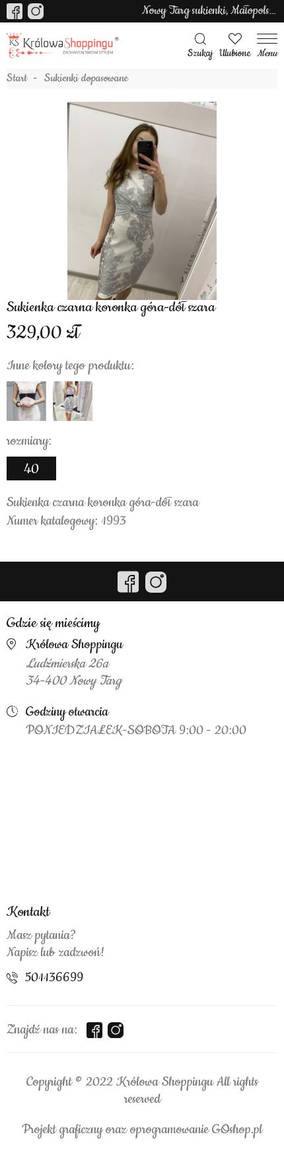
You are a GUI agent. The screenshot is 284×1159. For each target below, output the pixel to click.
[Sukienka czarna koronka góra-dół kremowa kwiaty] (26, 401)
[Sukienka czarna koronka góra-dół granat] (72, 401)
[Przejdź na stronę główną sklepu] (63, 46)
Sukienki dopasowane (86, 78)
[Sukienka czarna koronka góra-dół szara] (142, 201)
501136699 (54, 978)
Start (17, 78)
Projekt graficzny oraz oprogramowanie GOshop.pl (142, 1130)
